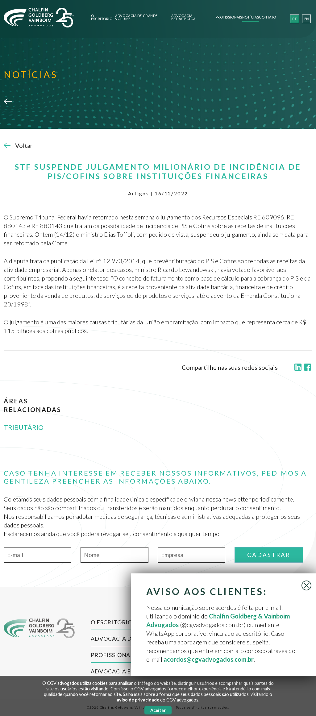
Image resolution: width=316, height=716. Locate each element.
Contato (267, 17)
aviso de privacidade (138, 699)
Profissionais (229, 17)
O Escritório (102, 17)
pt (294, 19)
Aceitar (158, 710)
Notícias (250, 17)
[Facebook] (307, 367)
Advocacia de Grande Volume (136, 17)
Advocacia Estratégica (183, 17)
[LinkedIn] (298, 367)
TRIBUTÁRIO (24, 427)
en (306, 19)
